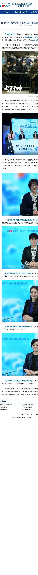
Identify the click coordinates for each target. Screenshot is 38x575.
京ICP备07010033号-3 (18, 418)
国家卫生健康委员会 (6, 405)
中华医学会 (3, 407)
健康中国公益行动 (21, 12)
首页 (6, 12)
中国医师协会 (4, 410)
